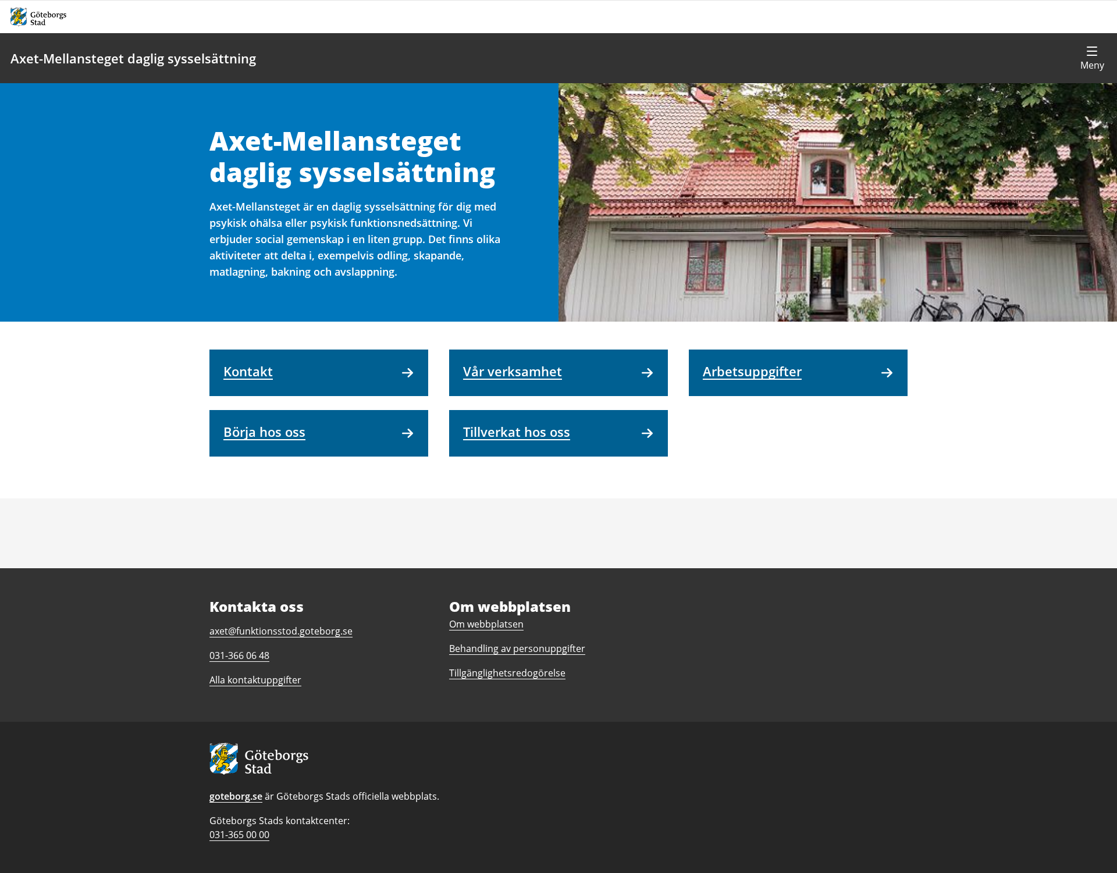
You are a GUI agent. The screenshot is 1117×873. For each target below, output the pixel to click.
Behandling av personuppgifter (517, 648)
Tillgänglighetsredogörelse (507, 673)
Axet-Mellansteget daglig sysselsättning (133, 58)
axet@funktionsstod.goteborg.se (281, 631)
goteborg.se (235, 796)
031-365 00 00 (239, 834)
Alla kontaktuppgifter (255, 680)
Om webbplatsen (486, 624)
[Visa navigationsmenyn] (1092, 58)
